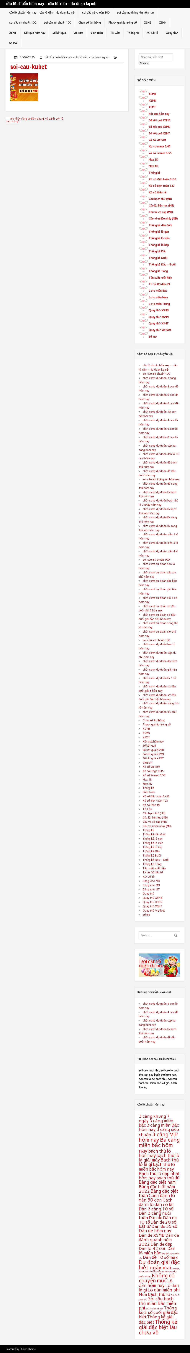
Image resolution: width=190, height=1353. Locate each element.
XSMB (147, 22)
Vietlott (78, 32)
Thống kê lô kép (159, 245)
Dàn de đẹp (161, 1244)
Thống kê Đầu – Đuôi (162, 264)
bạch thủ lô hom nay (155, 1153)
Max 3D (153, 159)
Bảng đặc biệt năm (157, 1182)
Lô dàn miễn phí (164, 1290)
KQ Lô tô (152, 32)
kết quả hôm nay (159, 114)
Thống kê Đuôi (158, 258)
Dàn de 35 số (164, 1226)
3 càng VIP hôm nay (158, 1137)
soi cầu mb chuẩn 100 (95, 12)
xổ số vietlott (157, 140)
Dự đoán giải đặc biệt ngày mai (159, 1265)
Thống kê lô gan (159, 231)
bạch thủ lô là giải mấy (159, 1158)
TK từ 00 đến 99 (159, 284)
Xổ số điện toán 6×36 (156, 796)
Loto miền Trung (159, 304)
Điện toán (97, 32)
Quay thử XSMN (159, 317)
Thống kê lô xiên (159, 238)
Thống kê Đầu (157, 251)
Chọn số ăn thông (89, 22)
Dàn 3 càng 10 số (156, 1209)
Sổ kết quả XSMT (159, 133)
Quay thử (172, 32)
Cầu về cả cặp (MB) (161, 212)
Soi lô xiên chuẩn (154, 1309)
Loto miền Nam (158, 297)
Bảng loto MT (151, 889)
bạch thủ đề (167, 1177)
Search (144, 63)
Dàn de (155, 1217)
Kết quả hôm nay (34, 32)
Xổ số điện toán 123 (162, 185)
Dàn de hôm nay (155, 1230)
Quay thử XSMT (159, 323)
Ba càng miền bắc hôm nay (159, 1145)
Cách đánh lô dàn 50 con (157, 1198)
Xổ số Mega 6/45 (153, 771)
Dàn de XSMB (152, 1235)
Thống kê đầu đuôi (160, 225)
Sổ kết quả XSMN (159, 126)
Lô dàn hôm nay (156, 1283)
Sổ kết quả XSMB (159, 120)
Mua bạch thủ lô (154, 1294)
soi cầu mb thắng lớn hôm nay (135, 12)
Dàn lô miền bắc (157, 1250)
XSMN (162, 22)
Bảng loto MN (151, 885)
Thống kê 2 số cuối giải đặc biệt (158, 1312)
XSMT (13, 32)
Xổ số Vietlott (151, 766)
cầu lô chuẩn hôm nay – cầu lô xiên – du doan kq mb (42, 12)
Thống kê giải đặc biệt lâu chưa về (158, 1327)
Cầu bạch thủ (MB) (160, 199)
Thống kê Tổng (158, 271)
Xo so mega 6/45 (160, 146)
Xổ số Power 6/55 (154, 775)
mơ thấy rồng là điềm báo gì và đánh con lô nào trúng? (34, 120)
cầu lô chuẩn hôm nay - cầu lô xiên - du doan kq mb (77, 57)
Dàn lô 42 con (153, 1248)
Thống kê (133, 32)
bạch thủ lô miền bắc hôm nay (157, 1167)
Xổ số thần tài (157, 192)
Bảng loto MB (151, 881)
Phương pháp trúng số (122, 22)
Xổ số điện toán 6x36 (162, 179)
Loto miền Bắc (158, 290)
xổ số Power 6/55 (160, 153)
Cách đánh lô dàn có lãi (156, 1202)
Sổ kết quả (59, 32)
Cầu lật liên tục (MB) (161, 205)
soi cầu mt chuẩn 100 (22, 22)
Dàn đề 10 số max (160, 1257)
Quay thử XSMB (159, 310)
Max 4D (153, 166)
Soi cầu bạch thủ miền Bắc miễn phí (157, 1303)
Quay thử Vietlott (160, 330)
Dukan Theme (28, 1348)
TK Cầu (115, 32)
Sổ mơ (13, 43)
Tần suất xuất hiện (160, 277)
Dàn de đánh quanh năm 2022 (159, 1239)
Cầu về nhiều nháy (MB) (163, 218)
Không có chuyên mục (157, 1278)
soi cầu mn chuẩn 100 (57, 22)
